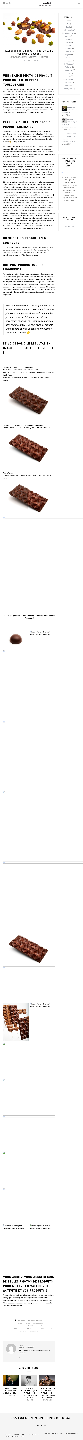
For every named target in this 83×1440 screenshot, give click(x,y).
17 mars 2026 (29, 1400)
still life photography (29, 1331)
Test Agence (68, 89)
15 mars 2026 (47, 1400)
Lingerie (68, 55)
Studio (67, 86)
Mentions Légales (71, 1433)
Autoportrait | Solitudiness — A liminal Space (11, 1391)
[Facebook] (65, 226)
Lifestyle (68, 52)
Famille (68, 45)
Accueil (47, 1433)
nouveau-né (68, 61)
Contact (55, 1433)
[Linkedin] (6, 3)
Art (68, 24)
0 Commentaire (43, 57)
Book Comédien (68, 30)
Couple (68, 39)
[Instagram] (9, 3)
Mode (68, 58)
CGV (61, 1433)
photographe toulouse (43, 1328)
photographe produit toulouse (29, 1325)
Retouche (68, 82)
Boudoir (68, 36)
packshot (22, 1320)
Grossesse (68, 49)
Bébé (68, 27)
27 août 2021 (14, 57)
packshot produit (35, 1320)
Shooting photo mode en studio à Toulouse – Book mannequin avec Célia (47, 1393)
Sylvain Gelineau (28, 57)
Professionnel (68, 79)
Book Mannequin (68, 33)
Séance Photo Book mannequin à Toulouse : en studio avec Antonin (29, 1393)
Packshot (31, 60)
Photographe (68, 70)
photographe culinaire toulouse (29, 1323)
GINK (22, 1436)
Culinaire (25, 60)
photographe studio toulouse (19, 1328)
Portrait (67, 73)
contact (35, 1303)
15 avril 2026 (11, 1396)
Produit (37, 60)
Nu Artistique (68, 64)
